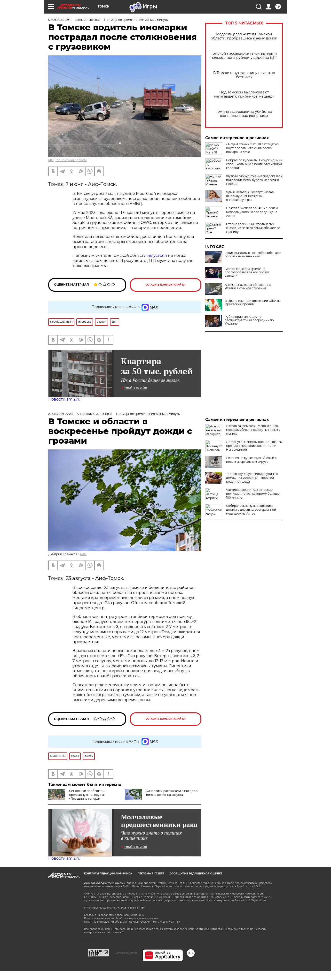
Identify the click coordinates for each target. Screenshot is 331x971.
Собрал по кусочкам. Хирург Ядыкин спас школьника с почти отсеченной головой (254, 164)
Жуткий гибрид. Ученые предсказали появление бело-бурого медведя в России (254, 180)
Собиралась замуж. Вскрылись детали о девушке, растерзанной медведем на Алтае (251, 509)
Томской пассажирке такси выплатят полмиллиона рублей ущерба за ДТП (244, 56)
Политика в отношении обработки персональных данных (121, 918)
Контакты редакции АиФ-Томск (108, 873)
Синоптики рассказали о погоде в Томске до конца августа (171, 793)
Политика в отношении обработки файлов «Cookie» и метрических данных (132, 921)
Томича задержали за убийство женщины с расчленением (244, 114)
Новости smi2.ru (64, 399)
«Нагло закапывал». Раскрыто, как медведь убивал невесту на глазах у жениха (253, 429)
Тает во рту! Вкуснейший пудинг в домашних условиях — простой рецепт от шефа (252, 477)
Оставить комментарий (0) (166, 284)
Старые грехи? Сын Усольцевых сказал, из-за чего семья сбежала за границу (253, 228)
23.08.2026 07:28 (60, 414)
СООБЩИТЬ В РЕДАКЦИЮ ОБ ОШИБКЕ (196, 873)
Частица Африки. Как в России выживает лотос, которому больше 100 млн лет (252, 493)
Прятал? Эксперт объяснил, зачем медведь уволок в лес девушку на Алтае (252, 212)
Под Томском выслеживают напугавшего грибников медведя (244, 94)
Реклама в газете (151, 873)
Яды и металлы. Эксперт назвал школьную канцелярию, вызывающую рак (250, 196)
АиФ (83, 554)
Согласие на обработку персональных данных (114, 915)
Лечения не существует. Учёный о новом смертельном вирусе (251, 459)
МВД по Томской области (67, 160)
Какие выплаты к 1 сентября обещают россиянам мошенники (253, 254)
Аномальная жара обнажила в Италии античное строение (248, 286)
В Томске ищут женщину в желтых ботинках (244, 75)
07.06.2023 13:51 (59, 20)
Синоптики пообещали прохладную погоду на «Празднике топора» (86, 794)
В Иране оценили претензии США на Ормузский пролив (253, 302)
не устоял (157, 255)
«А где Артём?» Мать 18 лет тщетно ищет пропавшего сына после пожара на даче (252, 148)
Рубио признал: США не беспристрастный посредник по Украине (249, 320)
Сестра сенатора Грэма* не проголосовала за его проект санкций (247, 272)
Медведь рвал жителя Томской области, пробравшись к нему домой (244, 36)
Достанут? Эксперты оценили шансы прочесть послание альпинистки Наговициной (254, 445)
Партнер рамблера (125, 952)
